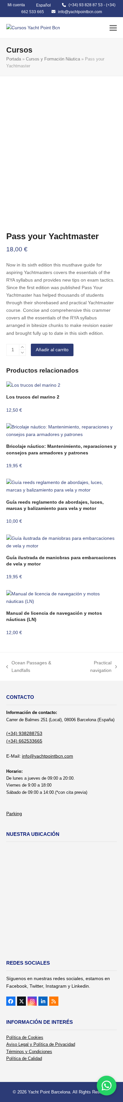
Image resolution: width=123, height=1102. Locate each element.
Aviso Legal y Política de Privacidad (40, 1044)
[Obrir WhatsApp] (106, 1085)
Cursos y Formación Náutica (53, 59)
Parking (14, 813)
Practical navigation (92, 667)
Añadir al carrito (52, 349)
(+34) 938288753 (24, 733)
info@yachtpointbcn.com (80, 12)
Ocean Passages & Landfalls (28, 667)
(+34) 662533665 (24, 741)
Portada (13, 59)
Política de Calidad (24, 1058)
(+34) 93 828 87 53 (86, 5)
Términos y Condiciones (29, 1051)
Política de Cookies (24, 1037)
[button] (113, 28)
